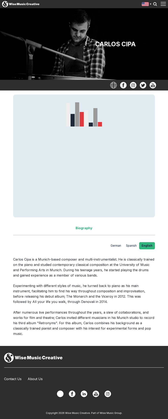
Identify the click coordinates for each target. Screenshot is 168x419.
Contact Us (13, 379)
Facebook (123, 85)
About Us (35, 379)
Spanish (131, 245)
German (116, 245)
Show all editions (146, 4)
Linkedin (84, 394)
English (147, 245)
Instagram (133, 85)
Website (113, 85)
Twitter (143, 85)
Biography (84, 228)
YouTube (153, 85)
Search (155, 4)
